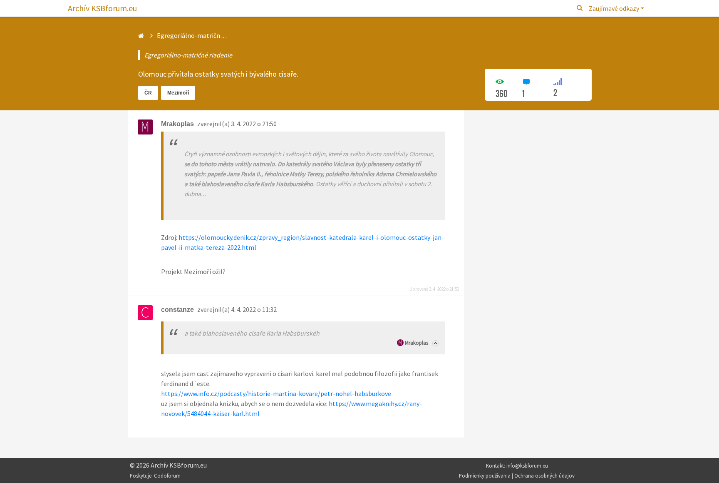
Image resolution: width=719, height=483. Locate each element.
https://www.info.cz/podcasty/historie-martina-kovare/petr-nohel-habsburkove (276, 393)
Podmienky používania (485, 475)
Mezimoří (178, 93)
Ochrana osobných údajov (544, 475)
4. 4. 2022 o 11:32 (254, 309)
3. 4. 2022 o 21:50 (254, 124)
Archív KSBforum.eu (102, 8)
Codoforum (167, 475)
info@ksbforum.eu (527, 465)
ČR (148, 93)
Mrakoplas (416, 342)
